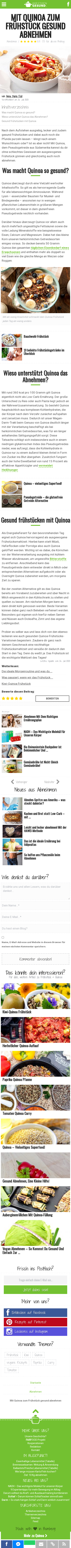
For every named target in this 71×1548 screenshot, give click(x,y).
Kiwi (26, 1355)
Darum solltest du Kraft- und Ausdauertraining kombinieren (35, 1493)
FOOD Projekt (35, 1439)
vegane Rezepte (17, 1362)
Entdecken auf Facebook (29, 1312)
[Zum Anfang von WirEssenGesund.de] (35, 1412)
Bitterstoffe (58, 558)
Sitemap (35, 1518)
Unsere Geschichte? (35, 1436)
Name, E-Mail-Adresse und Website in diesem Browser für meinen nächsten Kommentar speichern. (33, 944)
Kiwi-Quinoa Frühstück (16, 683)
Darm (5, 1500)
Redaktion (35, 1446)
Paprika (37, 1362)
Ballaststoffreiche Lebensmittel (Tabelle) (35, 1468)
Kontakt (35, 1450)
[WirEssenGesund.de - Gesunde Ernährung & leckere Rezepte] (35, 3)
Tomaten (12, 1370)
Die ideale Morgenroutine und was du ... (27, 671)
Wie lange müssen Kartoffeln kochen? (35, 1471)
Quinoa (38, 1355)
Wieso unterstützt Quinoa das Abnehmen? (25, 116)
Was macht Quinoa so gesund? (18, 112)
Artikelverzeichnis (35, 1511)
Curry (51, 1362)
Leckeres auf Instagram (31, 1331)
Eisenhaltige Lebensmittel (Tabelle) (35, 1461)
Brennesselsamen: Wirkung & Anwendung (35, 1464)
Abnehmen (12, 41)
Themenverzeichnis (35, 1514)
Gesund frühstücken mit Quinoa (19, 121)
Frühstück (12, 1355)
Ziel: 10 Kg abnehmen (35, 1475)
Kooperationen (36, 1443)
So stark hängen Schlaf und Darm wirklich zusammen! (40, 1500)
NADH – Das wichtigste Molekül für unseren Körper (35, 1486)
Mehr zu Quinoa (34, 1535)
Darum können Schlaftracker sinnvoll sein (40, 1496)
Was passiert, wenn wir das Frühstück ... (27, 677)
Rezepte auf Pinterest (30, 1322)
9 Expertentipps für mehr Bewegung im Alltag (35, 1489)
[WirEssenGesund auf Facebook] (68, 3)
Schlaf (11, 1496)
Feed (35, 1521)
